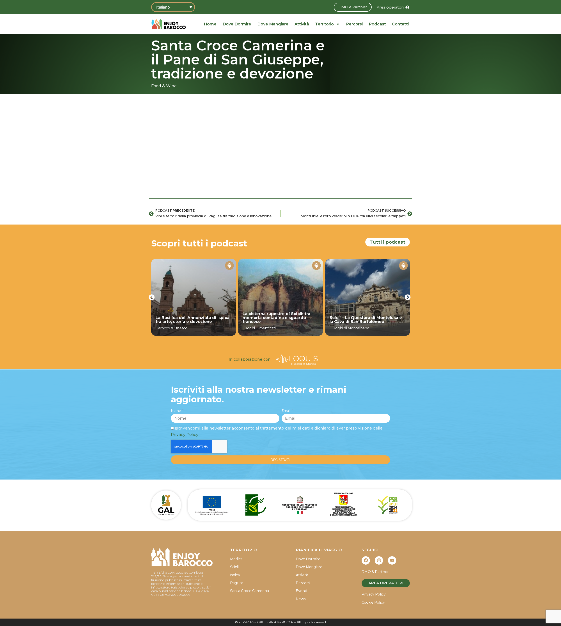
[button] (151, 297)
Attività (302, 24)
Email (286, 411)
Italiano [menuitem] (163, 7)
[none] (173, 7)
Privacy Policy (184, 434)
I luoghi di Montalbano (349, 328)
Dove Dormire (237, 24)
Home (210, 24)
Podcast (377, 24)
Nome (176, 411)
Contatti (400, 24)
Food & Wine (164, 86)
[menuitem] (173, 7)
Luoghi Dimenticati (259, 328)
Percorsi (354, 24)
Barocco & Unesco (171, 328)
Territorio (324, 24)
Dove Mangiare (272, 24)
